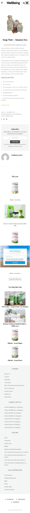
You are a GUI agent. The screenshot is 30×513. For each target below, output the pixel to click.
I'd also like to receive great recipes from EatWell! (14, 259)
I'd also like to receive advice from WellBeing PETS (15, 260)
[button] (15, 251)
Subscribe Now (15, 262)
